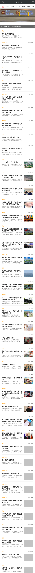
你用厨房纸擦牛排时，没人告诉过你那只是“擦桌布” (12, 325)
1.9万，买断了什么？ (8, 338)
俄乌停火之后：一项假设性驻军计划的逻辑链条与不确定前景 (12, 216)
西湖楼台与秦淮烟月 (8, 34)
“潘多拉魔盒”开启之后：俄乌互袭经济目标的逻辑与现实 (12, 434)
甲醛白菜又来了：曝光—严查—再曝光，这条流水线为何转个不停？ (12, 285)
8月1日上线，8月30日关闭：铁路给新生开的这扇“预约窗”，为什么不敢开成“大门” (12, 244)
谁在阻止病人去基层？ (8, 364)
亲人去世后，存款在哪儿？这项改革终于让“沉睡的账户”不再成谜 (12, 421)
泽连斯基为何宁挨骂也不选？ (10, 406)
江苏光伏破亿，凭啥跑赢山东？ (11, 45)
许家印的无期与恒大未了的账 (10, 137)
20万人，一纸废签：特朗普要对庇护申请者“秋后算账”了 (12, 299)
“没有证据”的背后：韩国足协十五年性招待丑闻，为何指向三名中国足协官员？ (12, 393)
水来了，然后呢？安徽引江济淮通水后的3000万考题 (12, 98)
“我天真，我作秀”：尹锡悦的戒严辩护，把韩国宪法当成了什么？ (12, 203)
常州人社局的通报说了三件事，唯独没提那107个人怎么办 (12, 230)
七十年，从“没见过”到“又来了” (11, 162)
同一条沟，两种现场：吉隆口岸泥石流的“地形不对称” (12, 176)
